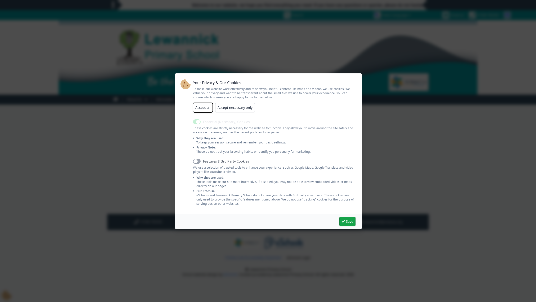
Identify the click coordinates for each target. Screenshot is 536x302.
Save (349, 221)
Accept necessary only (235, 107)
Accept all (202, 107)
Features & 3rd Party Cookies (226, 161)
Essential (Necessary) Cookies (226, 122)
